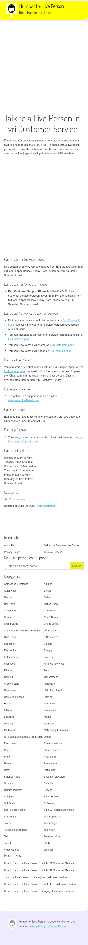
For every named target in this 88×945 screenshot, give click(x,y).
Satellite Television (54, 776)
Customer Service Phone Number (22, 630)
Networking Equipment (56, 730)
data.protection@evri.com (23, 400)
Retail (7, 769)
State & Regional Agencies (59, 809)
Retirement (50, 769)
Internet (8, 710)
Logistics (9, 716)
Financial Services (54, 663)
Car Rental (10, 603)
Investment (50, 710)
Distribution (50, 630)
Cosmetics (50, 610)
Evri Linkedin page (19, 339)
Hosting (48, 696)
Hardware (49, 683)
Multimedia (10, 730)
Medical (8, 723)
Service (48, 789)
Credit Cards (11, 623)
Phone (7, 750)
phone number (52, 750)
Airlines (48, 583)
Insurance (49, 703)
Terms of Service (53, 552)
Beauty (8, 597)
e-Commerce (51, 637)
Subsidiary (10, 816)
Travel (7, 843)
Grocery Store (11, 683)
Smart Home (51, 796)
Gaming (8, 676)
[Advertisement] (44, 67)
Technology (50, 823)
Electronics (10, 650)
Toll (6, 836)
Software (49, 803)
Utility (47, 843)
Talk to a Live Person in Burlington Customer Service (35, 877)
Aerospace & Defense (16, 583)
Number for (41, 6)
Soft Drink (9, 803)
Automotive (10, 590)
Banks (47, 590)
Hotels (7, 703)
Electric (48, 643)
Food (47, 670)
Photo (7, 756)
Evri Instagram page (62, 345)
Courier (8, 617)
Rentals (8, 763)
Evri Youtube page (60, 351)
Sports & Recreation (15, 809)
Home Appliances (14, 696)
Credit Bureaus (52, 617)
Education (9, 643)
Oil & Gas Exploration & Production (23, 736)
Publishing (50, 756)
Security (48, 783)
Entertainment (12, 657)
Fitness (8, 670)
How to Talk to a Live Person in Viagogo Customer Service (39, 891)
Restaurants (50, 763)
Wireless (48, 849)
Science (8, 783)
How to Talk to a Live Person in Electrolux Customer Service (40, 884)
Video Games (11, 849)
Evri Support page (14, 371)
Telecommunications (15, 829)
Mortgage (49, 723)
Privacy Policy (12, 552)
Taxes (7, 823)
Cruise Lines (51, 623)
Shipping (9, 796)
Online (47, 736)
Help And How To (53, 690)
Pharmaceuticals (53, 743)
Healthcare (10, 690)
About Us (9, 545)
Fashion (48, 657)
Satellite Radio (12, 776)
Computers (10, 610)
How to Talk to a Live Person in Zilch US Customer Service (39, 863)
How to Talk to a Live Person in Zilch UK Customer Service (39, 870)
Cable (47, 597)
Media (47, 716)
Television (49, 829)
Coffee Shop (51, 603)
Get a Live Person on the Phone (61, 545)
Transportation (17, 499)
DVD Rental (10, 637)
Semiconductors (13, 789)
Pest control (10, 743)
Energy (48, 650)
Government (51, 676)
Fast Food (9, 663)
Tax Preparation (52, 816)
